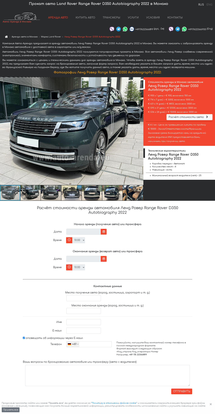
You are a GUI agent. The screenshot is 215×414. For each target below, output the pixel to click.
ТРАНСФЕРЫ (111, 17)
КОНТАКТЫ (175, 17)
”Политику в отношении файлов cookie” (114, 403)
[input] (83, 232)
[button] (30, 193)
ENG (209, 4)
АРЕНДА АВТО (58, 17)
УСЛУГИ (133, 17)
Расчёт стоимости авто (187, 117)
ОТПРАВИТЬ (181, 391)
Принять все (10, 410)
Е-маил (57, 330)
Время (57, 240)
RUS (201, 4)
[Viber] (112, 29)
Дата (58, 231)
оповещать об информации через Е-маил (54, 338)
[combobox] (73, 344)
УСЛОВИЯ (153, 17)
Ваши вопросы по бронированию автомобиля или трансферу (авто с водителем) (79, 361)
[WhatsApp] (125, 29)
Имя (59, 322)
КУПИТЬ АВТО (85, 17)
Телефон (56, 344)
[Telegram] (119, 29)
